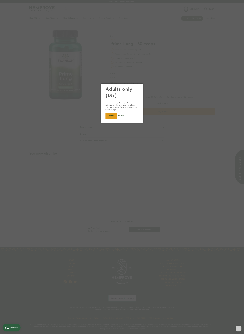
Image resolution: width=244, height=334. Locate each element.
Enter (111, 116)
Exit (122, 116)
